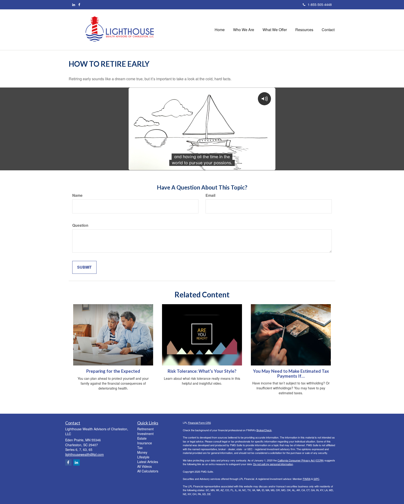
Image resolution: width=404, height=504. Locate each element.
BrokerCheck (264, 430)
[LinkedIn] (73, 4)
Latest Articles (147, 461)
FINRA (306, 479)
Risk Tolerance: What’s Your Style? (202, 371)
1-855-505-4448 (320, 4)
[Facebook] (79, 4)
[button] (243, 30)
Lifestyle (143, 457)
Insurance (144, 443)
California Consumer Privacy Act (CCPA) (301, 460)
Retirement (145, 429)
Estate (142, 438)
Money (142, 452)
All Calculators (147, 471)
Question (80, 225)
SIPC (316, 479)
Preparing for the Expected (113, 371)
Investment (145, 433)
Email (210, 195)
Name (77, 195)
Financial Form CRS (199, 422)
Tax (140, 447)
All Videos (144, 466)
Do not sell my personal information (273, 464)
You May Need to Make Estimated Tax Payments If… (291, 374)
